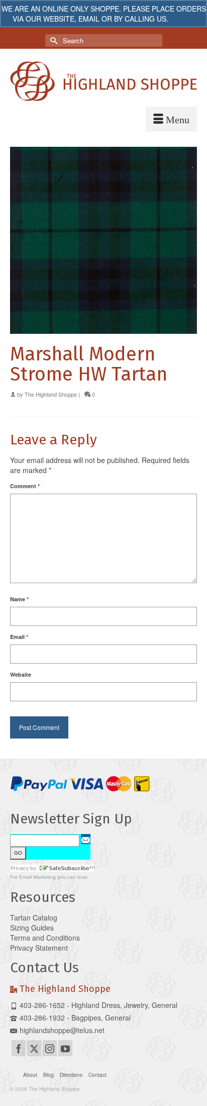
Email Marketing (37, 877)
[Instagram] (50, 1048)
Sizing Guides (32, 928)
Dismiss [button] (182, 19)
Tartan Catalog (33, 917)
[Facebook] (19, 1048)
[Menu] (171, 119)
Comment (25, 486)
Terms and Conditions (45, 938)
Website (20, 674)
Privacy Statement (39, 948)
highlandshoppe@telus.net (62, 1030)
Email (19, 636)
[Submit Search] (52, 40)
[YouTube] (65, 1048)
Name (19, 599)
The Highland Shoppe (51, 394)
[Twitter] (34, 1048)
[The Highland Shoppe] (103, 81)
